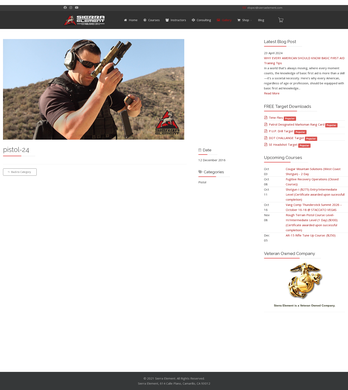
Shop (245, 20)
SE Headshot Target (283, 144)
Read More (272, 93)
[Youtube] (76, 7)
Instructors (178, 20)
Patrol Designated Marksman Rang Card (296, 124)
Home (133, 20)
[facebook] (65, 7)
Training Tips (273, 63)
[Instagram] (70, 7)
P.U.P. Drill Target (281, 131)
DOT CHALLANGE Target (286, 138)
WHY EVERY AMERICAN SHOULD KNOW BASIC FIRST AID (304, 58)
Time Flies (276, 118)
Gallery (226, 20)
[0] (281, 20)
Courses (153, 20)
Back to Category (21, 172)
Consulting (203, 20)
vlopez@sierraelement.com (264, 7)
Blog (261, 20)
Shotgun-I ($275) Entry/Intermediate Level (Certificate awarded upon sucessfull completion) (315, 194)
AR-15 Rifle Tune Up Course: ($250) (311, 235)
